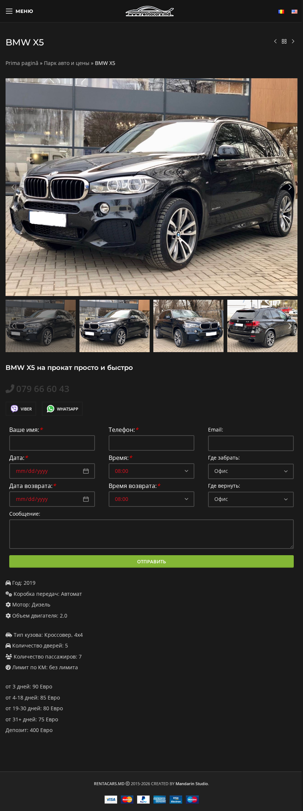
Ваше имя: (25, 430)
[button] (13, 187)
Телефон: (123, 430)
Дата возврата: (32, 486)
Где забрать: (224, 458)
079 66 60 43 (42, 389)
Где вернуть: (224, 486)
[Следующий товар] (293, 41)
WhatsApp (67, 409)
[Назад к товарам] (284, 41)
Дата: (18, 458)
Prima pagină (22, 62)
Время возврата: (134, 486)
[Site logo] (151, 10)
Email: (215, 430)
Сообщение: (24, 514)
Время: (120, 458)
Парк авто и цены (66, 62)
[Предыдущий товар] (275, 41)
